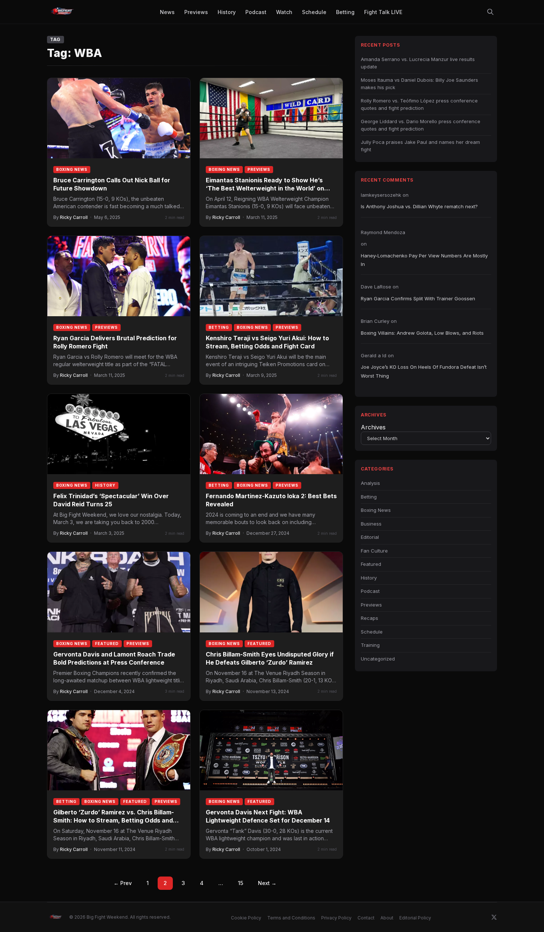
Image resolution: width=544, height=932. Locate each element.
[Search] (490, 11)
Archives (373, 427)
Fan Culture (374, 551)
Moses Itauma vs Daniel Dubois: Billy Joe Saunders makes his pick (419, 83)
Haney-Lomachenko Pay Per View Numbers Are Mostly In (424, 260)
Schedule (372, 632)
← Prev (123, 883)
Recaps (369, 618)
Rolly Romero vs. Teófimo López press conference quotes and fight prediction (419, 104)
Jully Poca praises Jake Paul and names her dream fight (420, 145)
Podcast (370, 591)
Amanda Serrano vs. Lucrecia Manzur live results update (418, 63)
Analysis (370, 483)
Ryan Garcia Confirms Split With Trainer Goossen (418, 298)
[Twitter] (494, 917)
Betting (219, 327)
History (105, 485)
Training (370, 645)
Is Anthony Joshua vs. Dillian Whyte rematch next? (419, 206)
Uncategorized (378, 659)
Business (371, 524)
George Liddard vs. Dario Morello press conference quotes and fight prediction (420, 125)
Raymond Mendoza (383, 232)
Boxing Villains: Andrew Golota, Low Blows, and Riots (422, 333)
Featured (107, 643)
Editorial (370, 537)
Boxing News (71, 169)
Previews (259, 169)
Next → (267, 883)
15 (240, 883)
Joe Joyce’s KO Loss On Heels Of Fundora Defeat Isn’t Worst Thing (424, 371)
